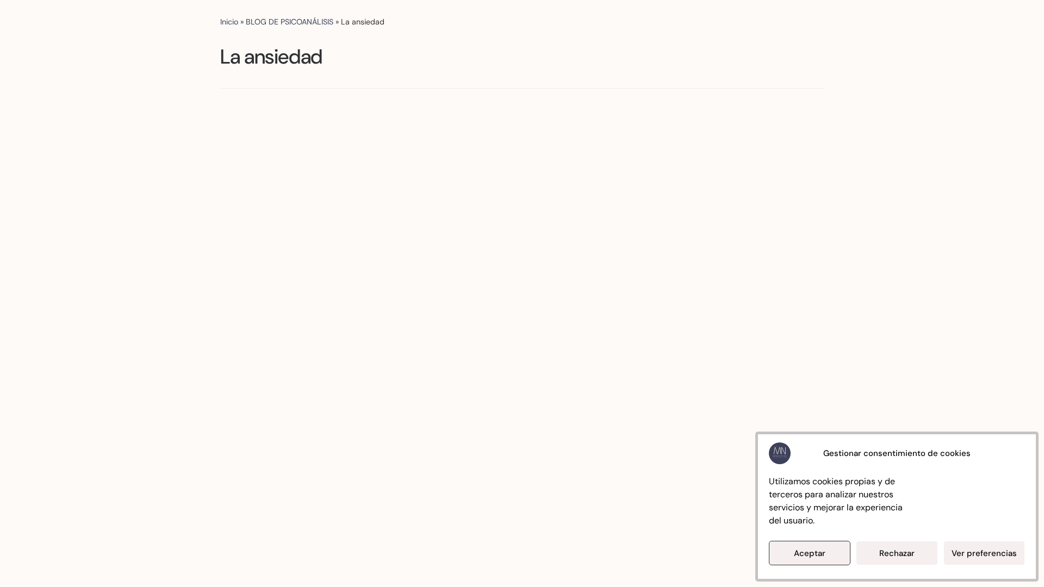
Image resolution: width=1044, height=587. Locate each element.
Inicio (229, 22)
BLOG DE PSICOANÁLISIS (289, 22)
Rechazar (897, 553)
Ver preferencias (984, 553)
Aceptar (809, 553)
